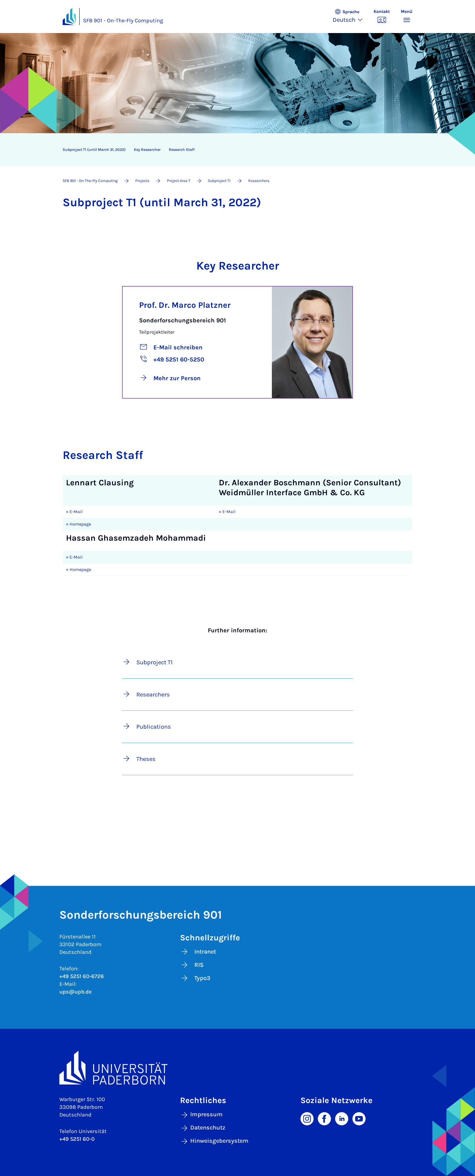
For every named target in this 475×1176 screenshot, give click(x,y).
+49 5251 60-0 (77, 1139)
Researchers (153, 694)
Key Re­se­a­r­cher (147, 149)
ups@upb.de (75, 992)
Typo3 (202, 978)
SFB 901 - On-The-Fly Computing (123, 20)
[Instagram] (307, 1118)
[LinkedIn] (341, 1118)
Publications (153, 726)
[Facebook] (324, 1118)
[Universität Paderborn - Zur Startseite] (69, 16)
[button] (350, 16)
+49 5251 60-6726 (81, 976)
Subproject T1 (154, 662)
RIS (199, 964)
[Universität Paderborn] (237, 1068)
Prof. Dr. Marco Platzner (185, 305)
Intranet (205, 951)
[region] (234, 149)
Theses (146, 759)
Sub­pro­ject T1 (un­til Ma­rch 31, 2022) (94, 149)
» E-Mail (74, 511)
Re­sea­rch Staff (182, 149)
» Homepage (78, 524)
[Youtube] (359, 1118)
